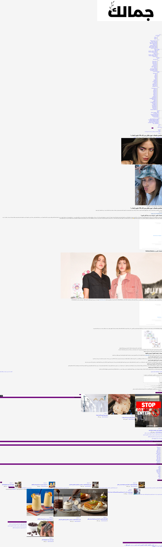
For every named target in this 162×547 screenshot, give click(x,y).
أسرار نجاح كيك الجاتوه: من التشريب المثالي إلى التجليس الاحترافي (152, 434)
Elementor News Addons (155, 114)
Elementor (155, 79)
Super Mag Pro (154, 105)
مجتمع (159, 124)
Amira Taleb (130, 493)
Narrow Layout (156, 53)
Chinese (155, 76)
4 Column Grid (154, 63)
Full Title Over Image (153, 70)
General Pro (155, 93)
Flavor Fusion (155, 85)
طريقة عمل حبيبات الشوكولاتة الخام (157, 438)
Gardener (155, 82)
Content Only (155, 52)
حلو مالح (159, 473)
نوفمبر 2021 (158, 457)
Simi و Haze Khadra (102, 299)
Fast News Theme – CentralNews (153, 122)
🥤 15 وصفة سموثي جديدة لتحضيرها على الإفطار (155, 436)
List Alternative (154, 65)
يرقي (159, 125)
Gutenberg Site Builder (155, 115)
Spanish (155, 77)
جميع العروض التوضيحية (156, 71)
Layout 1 (155, 37)
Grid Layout (155, 59)
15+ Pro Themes (156, 113)
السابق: (156, 371)
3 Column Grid (154, 61)
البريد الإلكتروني (159, 385)
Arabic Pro (155, 92)
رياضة (159, 474)
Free (158, 36)
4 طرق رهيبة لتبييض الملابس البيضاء (102, 415)
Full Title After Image (153, 68)
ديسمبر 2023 (158, 451)
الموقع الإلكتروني (159, 387)
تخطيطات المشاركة (157, 49)
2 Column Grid (154, 62)
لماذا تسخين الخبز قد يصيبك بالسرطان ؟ (128, 417)
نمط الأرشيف (158, 57)
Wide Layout (157, 50)
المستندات (158, 110)
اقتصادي (159, 467)
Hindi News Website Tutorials (154, 120)
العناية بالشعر (158, 471)
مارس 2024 (158, 450)
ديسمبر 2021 (158, 456)
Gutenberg (155, 80)
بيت (159, 34)
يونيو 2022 (158, 454)
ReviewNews (14, 489)
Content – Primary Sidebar (152, 54)
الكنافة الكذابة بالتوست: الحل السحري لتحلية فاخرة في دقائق (153, 487)
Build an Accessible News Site (154, 121)
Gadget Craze (154, 84)
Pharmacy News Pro (153, 109)
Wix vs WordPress (156, 123)
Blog (158, 111)
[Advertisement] (25, 27)
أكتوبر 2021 (158, 458)
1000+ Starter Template (155, 112)
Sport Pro (155, 89)
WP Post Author (156, 117)
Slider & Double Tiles (153, 40)
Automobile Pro (154, 97)
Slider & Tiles (155, 44)
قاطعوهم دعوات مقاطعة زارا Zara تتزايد (155, 430)
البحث (80, 394)
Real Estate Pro (154, 103)
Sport (156, 74)
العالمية (155, 545)
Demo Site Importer (155, 116)
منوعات (159, 133)
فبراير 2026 (158, 447)
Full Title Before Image (153, 69)
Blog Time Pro (154, 107)
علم (159, 477)
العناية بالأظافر (151, 545)
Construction (155, 83)
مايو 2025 (158, 448)
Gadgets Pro (155, 101)
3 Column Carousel (154, 48)
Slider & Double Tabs (153, 45)
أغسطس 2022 (158, 453)
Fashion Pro (155, 94)
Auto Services (155, 81)
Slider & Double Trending (153, 47)
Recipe (156, 75)
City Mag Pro (155, 108)
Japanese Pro (155, 96)
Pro (158, 39)
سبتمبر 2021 (158, 459)
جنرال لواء (158, 472)
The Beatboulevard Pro (153, 98)
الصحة (159, 468)
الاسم (161, 383)
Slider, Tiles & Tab (154, 41)
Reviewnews (155, 73)
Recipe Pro (155, 90)
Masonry (155, 67)
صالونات (159, 476)
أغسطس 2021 (158, 460)
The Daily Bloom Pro (153, 102)
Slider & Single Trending (153, 46)
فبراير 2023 (158, 452)
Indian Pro (155, 100)
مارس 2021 (158, 461)
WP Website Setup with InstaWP (153, 119)
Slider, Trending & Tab (153, 43)
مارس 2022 (158, 455)
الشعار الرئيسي (157, 35)
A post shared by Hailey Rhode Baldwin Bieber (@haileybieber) (150, 248)
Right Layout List (154, 66)
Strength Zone (154, 86)
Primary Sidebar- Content (153, 55)
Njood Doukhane (159, 137)
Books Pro (155, 95)
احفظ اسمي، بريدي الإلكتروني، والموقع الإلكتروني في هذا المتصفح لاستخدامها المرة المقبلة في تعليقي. (147, 389)
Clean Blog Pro (154, 106)
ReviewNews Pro (154, 88)
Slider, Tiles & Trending (153, 42)
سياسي (159, 475)
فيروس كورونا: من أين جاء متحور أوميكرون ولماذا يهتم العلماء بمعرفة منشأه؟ (151, 440)
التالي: (6, 371)
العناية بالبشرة (158, 470)
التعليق (161, 382)
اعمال (159, 466)
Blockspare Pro (154, 99)
